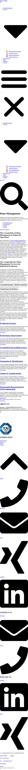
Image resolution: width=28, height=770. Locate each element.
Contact (5, 62)
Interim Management (14, 55)
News (4, 59)
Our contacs (3, 763)
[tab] (7, 285)
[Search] (0, 769)
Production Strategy (8, 323)
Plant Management (7, 8)
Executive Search (13, 53)
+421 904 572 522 (7, 761)
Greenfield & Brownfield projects (13, 348)
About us (5, 61)
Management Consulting (15, 51)
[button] (14, 93)
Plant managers (12, 251)
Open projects (6, 58)
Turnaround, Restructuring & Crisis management (12, 388)
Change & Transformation (10, 373)
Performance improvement (11, 335)
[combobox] (7, 768)
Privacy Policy (3, 755)
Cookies (12, 755)
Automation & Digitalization (11, 361)
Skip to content (3, 0)
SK (3, 180)
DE (1, 180)
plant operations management (18, 240)
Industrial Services (13, 57)
